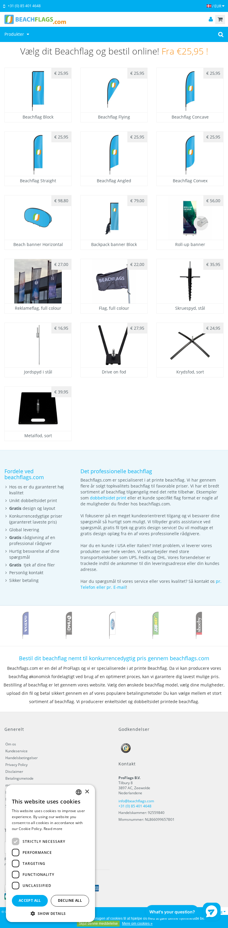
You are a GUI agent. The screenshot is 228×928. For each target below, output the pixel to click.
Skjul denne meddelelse (98, 923)
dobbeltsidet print (108, 498)
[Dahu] (69, 625)
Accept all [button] (30, 900)
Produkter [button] (14, 34)
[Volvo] (25, 625)
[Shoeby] (199, 625)
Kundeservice (16, 750)
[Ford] (112, 625)
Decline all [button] (70, 900)
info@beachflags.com (136, 801)
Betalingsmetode (19, 778)
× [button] (87, 792)
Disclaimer (14, 771)
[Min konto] (210, 19)
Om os (10, 744)
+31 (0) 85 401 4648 (24, 5)
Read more (53, 828)
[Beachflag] (114, 19)
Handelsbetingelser (21, 757)
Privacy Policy (16, 764)
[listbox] (79, 792)
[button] (50, 913)
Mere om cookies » (137, 923)
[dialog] (50, 853)
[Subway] (155, 625)
